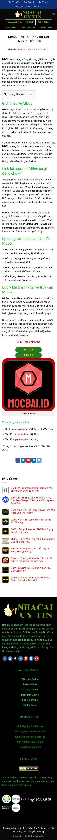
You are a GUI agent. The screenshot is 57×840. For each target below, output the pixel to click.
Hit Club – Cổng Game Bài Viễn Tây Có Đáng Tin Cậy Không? (30, 550)
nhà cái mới (26, 429)
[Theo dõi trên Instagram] (10, 658)
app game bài (20, 439)
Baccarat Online (14, 22)
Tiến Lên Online (28, 28)
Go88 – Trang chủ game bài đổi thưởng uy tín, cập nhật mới (32, 531)
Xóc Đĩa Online (45, 28)
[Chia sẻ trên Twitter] (23, 460)
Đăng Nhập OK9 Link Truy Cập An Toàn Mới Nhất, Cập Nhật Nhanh (33, 511)
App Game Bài (30, 2)
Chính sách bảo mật (11, 828)
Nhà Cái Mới (43, 2)
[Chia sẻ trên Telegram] (39, 460)
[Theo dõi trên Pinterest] (26, 658)
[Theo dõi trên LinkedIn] (31, 658)
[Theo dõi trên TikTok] (15, 658)
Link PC (28, 355)
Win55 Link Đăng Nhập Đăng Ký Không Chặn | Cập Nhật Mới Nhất (30, 579)
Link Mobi (28, 350)
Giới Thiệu (38, 6)
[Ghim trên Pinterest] (28, 460)
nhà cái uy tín (19, 434)
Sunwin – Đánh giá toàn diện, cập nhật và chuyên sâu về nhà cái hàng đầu (31, 559)
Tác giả (31, 831)
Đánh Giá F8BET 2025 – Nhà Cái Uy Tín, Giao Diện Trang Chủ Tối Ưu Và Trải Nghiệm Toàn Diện (32, 500)
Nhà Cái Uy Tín (14, 2)
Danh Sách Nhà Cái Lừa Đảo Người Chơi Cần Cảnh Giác (31, 569)
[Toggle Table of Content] (30, 94)
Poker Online (44, 22)
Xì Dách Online (30, 689)
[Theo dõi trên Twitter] (20, 658)
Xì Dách (29, 22)
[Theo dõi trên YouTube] (36, 658)
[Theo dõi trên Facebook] (4, 658)
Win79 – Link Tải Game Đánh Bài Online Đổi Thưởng (31, 521)
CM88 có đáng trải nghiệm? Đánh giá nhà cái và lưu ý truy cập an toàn (31, 489)
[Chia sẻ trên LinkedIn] (33, 460)
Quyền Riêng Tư (41, 828)
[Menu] (4, 14)
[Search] (53, 14)
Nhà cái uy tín (42, 49)
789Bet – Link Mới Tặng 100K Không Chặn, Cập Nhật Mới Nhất (33, 540)
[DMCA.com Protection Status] (28, 768)
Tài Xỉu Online (30, 705)
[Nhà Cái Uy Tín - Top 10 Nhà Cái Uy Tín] (28, 14)
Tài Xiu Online (11, 28)
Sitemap (40, 831)
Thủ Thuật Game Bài (22, 6)
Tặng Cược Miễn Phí (30, 747)
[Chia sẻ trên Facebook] (17, 460)
